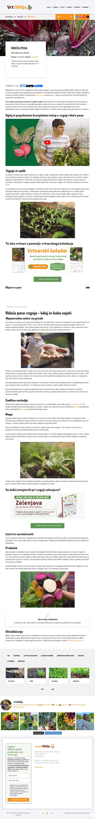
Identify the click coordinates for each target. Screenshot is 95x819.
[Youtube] (84, 17)
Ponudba (85, 7)
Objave (69, 7)
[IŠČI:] (64, 17)
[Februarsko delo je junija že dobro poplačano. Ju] (66, 721)
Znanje (55, 7)
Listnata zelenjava (30, 656)
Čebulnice (21, 661)
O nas (48, 7)
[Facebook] (77, 17)
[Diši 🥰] (85, 721)
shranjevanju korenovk (75, 640)
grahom (75, 407)
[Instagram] (80, 17)
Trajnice (81, 656)
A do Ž (62, 7)
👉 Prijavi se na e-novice (18, 800)
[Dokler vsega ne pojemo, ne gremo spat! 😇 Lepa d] (47, 721)
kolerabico (74, 404)
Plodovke (16, 656)
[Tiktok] (88, 17)
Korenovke (34, 57)
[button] (89, 287)
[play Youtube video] (47, 142)
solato (80, 404)
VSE (8, 656)
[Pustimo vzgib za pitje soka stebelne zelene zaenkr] (29, 721)
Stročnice (10, 661)
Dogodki (77, 7)
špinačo (22, 409)
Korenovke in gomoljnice (65, 656)
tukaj (15, 795)
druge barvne (39, 95)
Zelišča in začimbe (47, 656)
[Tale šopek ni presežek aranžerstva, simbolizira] (10, 721)
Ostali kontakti (39, 767)
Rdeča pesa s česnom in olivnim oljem (17, 307)
